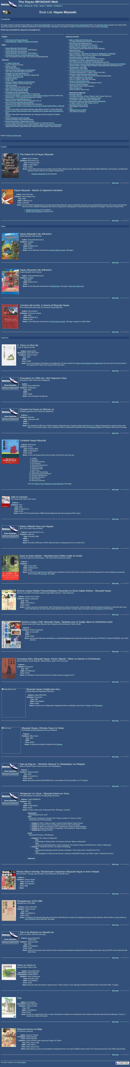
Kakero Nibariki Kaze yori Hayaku (17, 89)
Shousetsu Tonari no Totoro (78, 105)
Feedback (57, 6)
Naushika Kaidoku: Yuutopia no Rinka (82, 57)
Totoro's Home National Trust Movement (89, 363)
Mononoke (98, 705)
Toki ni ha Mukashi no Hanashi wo (81, 77)
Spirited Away (55, 286)
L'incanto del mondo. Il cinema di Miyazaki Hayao (22, 55)
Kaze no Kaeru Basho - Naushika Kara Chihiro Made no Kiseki (27, 95)
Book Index (115, 183)
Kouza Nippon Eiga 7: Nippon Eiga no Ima (20, 121)
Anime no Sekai (11, 66)
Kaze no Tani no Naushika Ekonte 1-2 (18, 99)
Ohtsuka (59, 744)
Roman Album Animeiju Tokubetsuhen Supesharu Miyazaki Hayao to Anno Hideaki (97, 64)
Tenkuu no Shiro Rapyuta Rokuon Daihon (83, 74)
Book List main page (14, 135)
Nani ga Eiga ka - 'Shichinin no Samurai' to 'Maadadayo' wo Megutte (92, 53)
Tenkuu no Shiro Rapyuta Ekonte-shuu (82, 71)
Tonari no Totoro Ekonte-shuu (79, 81)
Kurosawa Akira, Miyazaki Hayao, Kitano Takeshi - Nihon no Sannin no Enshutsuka (34, 125)
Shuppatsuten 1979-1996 (78, 67)
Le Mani (30, 242)
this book (44, 574)
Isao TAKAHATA (30, 919)
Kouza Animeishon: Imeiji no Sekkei (18, 118)
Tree (71, 108)
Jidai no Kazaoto (11, 85)
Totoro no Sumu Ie (75, 88)
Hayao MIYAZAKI (44, 25)
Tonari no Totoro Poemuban (78, 84)
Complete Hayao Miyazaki (14, 77)
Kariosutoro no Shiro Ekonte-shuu (17, 92)
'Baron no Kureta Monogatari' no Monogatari (20, 70)
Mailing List (28, 6)
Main (21, 6)
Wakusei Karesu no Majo (77, 110)
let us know (104, 26)
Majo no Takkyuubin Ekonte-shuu (80, 40)
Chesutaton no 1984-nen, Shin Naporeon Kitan (85, 98)
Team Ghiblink (22, 1062)
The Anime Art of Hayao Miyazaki (17, 40)
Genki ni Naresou (11, 78)
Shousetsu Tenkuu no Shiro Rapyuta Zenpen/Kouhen (87, 101)
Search (42, 6)
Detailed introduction (39, 174)
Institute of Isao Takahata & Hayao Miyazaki (49, 484)
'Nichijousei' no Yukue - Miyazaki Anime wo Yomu (86, 60)
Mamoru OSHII (95, 427)
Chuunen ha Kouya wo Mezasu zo (17, 73)
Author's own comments (34, 211)
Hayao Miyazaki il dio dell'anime (16, 48)
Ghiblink (49, 6)
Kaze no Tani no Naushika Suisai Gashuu (20, 102)
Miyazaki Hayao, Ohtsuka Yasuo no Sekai (83, 47)
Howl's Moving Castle (58, 250)
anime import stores (81, 25)
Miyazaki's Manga (75, 94)
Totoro (88, 705)
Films (36, 6)
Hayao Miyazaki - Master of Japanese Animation (22, 41)
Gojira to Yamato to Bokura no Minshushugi (20, 82)
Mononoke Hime (75, 50)
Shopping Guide (102, 25)
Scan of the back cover (76, 286)
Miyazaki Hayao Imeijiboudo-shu (80, 43)
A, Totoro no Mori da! (12, 63)
